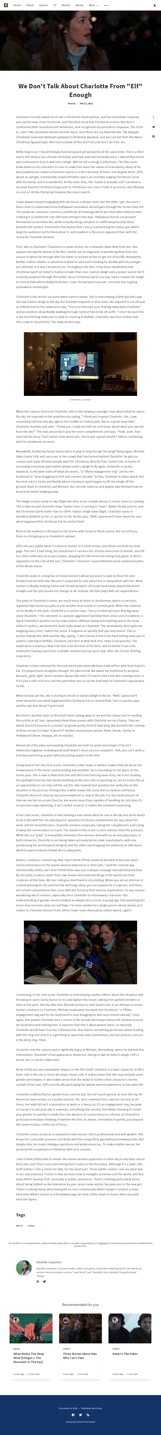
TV (54, 5)
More (92, 5)
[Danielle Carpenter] (24, 1268)
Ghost (99, 1408)
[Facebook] (153, 136)
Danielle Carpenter (49, 1262)
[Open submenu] (106, 5)
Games (43, 5)
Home (17, 5)
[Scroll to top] (153, 117)
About (30, 5)
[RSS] (88, 1415)
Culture (31, 1225)
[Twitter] (153, 127)
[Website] (37, 1281)
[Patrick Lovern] (16, 1320)
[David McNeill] (66, 1320)
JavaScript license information (80, 1421)
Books (80, 5)
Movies (66, 5)
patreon (103, 1243)
